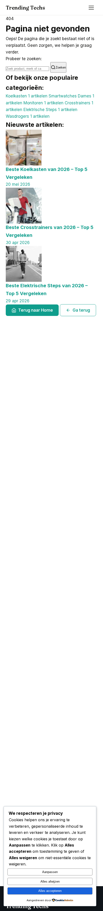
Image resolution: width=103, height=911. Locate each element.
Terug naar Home (35, 310)
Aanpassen (50, 872)
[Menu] (92, 7)
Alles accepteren (50, 891)
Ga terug (81, 310)
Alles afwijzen (50, 881)
